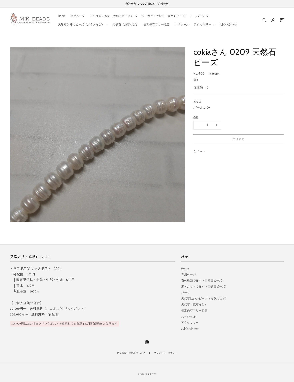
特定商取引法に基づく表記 (131, 353)
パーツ (185, 292)
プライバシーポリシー (165, 353)
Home (185, 268)
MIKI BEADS (150, 374)
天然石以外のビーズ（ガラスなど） (204, 298)
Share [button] (201, 151)
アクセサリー (190, 322)
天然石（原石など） (194, 304)
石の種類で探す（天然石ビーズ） (203, 280)
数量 (196, 117)
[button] (264, 20)
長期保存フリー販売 (194, 310)
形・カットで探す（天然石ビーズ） (204, 286)
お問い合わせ (190, 328)
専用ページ (188, 274)
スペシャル (188, 316)
